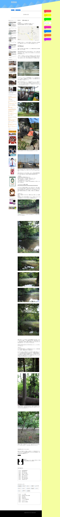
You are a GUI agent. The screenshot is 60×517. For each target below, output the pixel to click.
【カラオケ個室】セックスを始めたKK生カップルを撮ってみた (12, 113)
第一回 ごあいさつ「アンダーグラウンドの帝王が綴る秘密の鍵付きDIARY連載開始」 (12, 97)
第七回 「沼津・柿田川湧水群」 (23, 478)
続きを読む (10, 57)
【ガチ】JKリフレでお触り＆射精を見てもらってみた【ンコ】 (12, 103)
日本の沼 (26, 14)
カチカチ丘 (30, 512)
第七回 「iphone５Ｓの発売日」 (24, 501)
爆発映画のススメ (24, 490)
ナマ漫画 (36, 488)
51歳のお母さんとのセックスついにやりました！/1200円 (12, 66)
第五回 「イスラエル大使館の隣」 (24, 499)
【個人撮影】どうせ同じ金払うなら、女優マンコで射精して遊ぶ (12, 120)
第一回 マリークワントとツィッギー (12, 105)
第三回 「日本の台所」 (22, 496)
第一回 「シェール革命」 (23, 494)
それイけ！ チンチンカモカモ (28, 488)
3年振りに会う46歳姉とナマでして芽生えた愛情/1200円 (12, 85)
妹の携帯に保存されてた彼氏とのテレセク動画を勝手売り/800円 (12, 72)
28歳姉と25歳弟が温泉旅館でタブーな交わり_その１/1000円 (12, 79)
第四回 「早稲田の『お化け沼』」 (24, 474)
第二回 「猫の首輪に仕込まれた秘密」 (24, 495)
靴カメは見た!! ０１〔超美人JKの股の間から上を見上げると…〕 (12, 124)
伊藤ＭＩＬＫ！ (19, 488)
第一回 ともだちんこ (10, 122)
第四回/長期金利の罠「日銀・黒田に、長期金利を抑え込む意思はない (12, 109)
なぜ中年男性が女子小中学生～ (28, 490)
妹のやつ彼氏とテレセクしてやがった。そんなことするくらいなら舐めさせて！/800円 (12, 92)
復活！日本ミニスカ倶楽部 (32, 488)
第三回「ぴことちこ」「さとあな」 (12, 101)
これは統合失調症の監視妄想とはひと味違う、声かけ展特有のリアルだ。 (13, 33)
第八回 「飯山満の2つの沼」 (23, 479)
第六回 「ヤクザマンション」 (23, 500)
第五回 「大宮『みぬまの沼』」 (23, 475)
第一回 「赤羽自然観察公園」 (23, 470)
